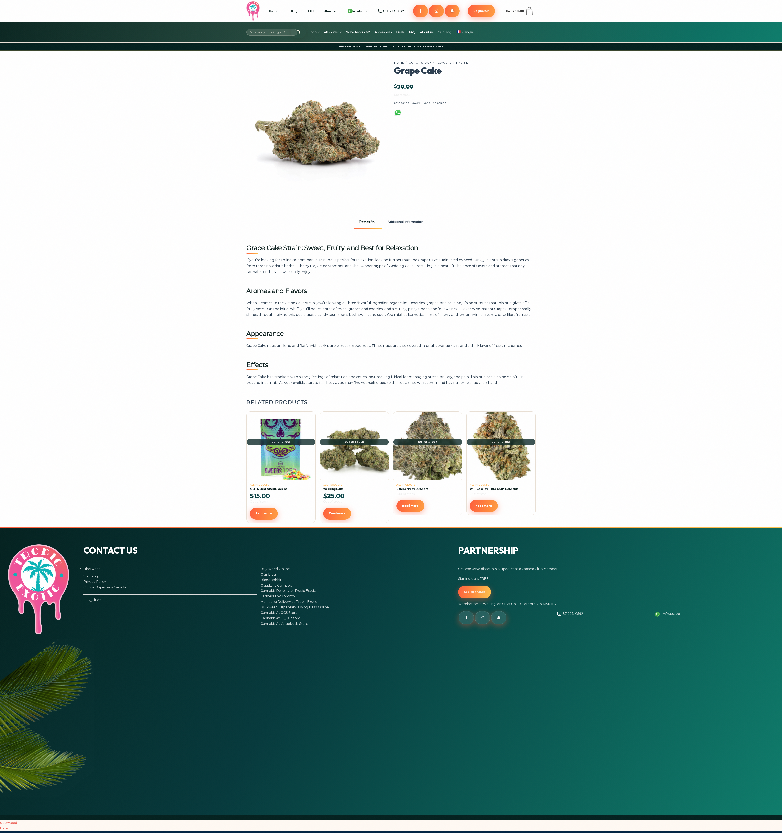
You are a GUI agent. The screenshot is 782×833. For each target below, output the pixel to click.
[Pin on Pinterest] (457, 115)
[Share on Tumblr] (472, 115)
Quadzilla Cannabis (276, 585)
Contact (274, 11)
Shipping (90, 576)
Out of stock (420, 62)
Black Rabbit (271, 580)
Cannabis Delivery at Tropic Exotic (288, 591)
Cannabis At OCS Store (279, 613)
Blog (294, 11)
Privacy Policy (94, 582)
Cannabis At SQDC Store (280, 618)
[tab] (368, 222)
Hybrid (462, 62)
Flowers (443, 62)
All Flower (331, 32)
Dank (4, 828)
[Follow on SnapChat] (452, 11)
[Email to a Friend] (441, 115)
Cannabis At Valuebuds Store (284, 624)
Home (399, 62)
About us (330, 11)
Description (368, 221)
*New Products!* (358, 32)
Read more (264, 513)
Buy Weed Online (275, 569)
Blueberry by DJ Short (412, 489)
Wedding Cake (333, 489)
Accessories (383, 32)
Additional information (405, 222)
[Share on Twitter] (425, 115)
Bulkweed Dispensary (278, 607)
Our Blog (444, 32)
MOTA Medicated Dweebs (268, 489)
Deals (400, 32)
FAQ (311, 11)
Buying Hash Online (312, 607)
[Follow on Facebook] (420, 11)
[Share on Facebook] (409, 115)
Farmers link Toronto (278, 596)
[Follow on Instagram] (436, 11)
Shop (313, 32)
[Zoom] (255, 193)
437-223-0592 (572, 614)
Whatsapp (360, 11)
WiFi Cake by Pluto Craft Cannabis (494, 489)
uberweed (92, 569)
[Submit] (298, 32)
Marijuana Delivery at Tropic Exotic (289, 602)
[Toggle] (89, 600)
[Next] (533, 469)
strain (321, 260)
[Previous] (248, 469)
